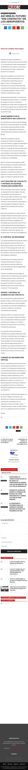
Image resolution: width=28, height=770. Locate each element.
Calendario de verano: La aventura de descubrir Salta (22, 441)
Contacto (22, 764)
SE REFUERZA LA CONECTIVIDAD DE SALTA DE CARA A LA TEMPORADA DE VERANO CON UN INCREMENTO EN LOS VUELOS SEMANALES (18, 481)
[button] (26, 7)
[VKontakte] (16, 758)
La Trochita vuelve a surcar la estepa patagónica (7, 440)
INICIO (4, 764)
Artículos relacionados (9, 469)
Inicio (2, 10)
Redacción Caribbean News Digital (12, 49)
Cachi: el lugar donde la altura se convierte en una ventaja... (18, 580)
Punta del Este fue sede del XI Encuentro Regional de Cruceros (18, 588)
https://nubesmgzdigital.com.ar (14, 461)
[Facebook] (7, 758)
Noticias (10, 764)
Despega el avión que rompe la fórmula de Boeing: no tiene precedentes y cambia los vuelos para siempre (17, 494)
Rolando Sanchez (7, 24)
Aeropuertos (12, 13)
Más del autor (6, 472)
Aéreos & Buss (4, 13)
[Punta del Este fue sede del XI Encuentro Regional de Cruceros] (5, 588)
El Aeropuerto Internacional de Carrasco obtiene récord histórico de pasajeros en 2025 (17, 507)
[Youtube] (20, 758)
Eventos (16, 764)
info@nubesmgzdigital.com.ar (17, 748)
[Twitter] (11, 758)
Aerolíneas (3, 480)
